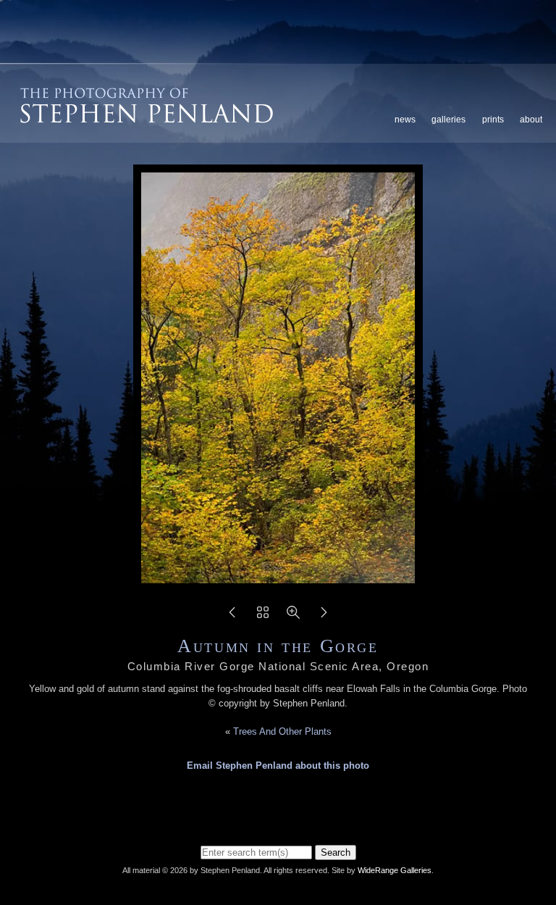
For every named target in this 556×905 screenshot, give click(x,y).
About (531, 119)
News (405, 119)
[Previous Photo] (232, 617)
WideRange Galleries (394, 870)
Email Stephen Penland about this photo (278, 765)
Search (335, 852)
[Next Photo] (324, 617)
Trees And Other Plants (282, 731)
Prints (493, 119)
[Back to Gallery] (263, 617)
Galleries (448, 119)
